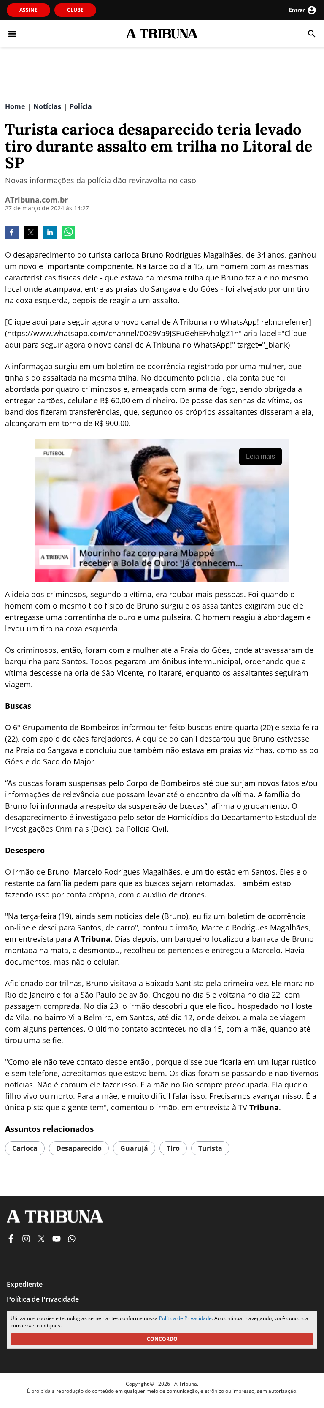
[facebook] (12, 233)
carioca (25, 1148)
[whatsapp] (68, 233)
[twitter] (31, 233)
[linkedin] (50, 233)
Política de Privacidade (185, 1318)
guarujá (134, 1148)
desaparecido (79, 1148)
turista (210, 1148)
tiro (173, 1148)
